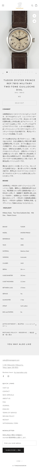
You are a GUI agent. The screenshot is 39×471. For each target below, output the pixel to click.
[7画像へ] (20, 72)
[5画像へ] (16, 72)
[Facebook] (3, 376)
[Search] (32, 5)
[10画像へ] (27, 72)
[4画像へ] (13, 72)
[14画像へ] (20, 74)
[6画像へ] (18, 72)
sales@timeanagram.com (11, 360)
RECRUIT (6, 420)
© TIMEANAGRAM (19, 465)
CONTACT (6, 391)
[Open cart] (36, 5)
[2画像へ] (9, 72)
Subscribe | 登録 (13, 450)
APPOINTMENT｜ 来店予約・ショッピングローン (19, 325)
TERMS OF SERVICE (10, 413)
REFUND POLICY (8, 416)
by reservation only (20, 372)
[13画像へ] (18, 74)
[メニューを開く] (3, 5)
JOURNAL (6, 406)
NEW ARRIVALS (8, 395)
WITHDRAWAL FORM (10, 423)
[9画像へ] (25, 72)
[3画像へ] (11, 72)
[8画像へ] (22, 72)
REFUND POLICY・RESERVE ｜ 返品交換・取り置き (18, 333)
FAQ (4, 402)
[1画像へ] (6, 72)
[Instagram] (8, 376)
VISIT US (6, 388)
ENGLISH (6, 409)
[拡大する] (34, 16)
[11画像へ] (29, 72)
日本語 (18, 461)
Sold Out (19, 103)
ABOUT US (6, 398)
